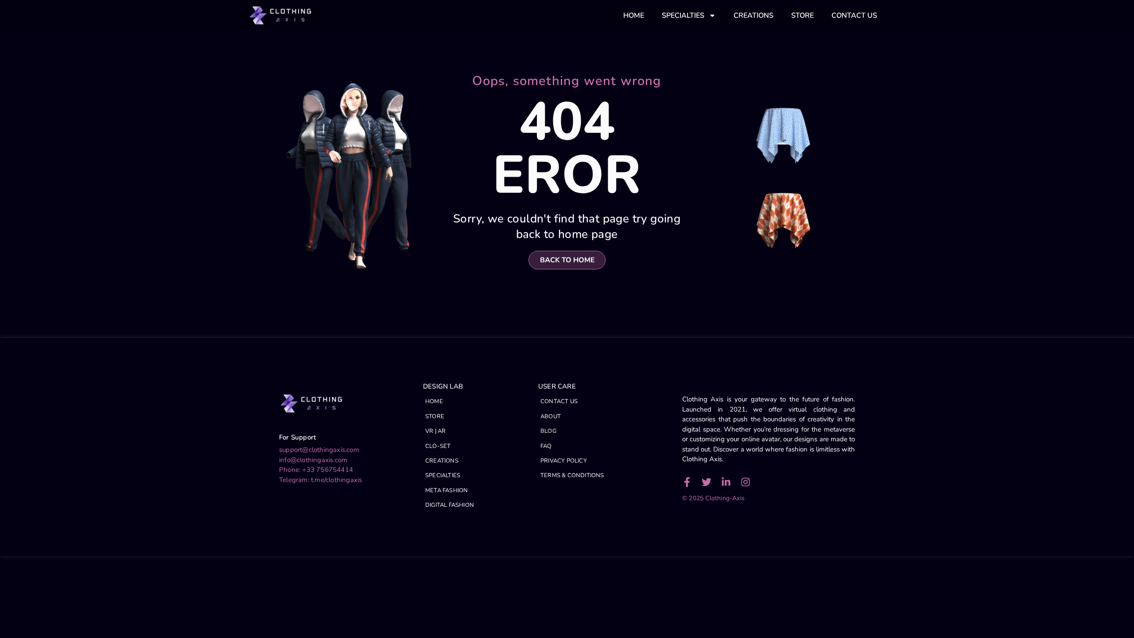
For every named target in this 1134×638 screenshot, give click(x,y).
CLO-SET (437, 446)
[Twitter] (706, 482)
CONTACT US (854, 15)
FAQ (546, 446)
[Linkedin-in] (726, 482)
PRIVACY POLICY (563, 461)
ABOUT (550, 416)
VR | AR (435, 431)
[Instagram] (745, 482)
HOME (633, 15)
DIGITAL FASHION (449, 505)
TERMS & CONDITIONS (572, 475)
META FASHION (446, 490)
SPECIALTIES (683, 15)
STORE (802, 15)
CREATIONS (753, 15)
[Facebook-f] (687, 482)
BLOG (548, 431)
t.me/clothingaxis (336, 479)
